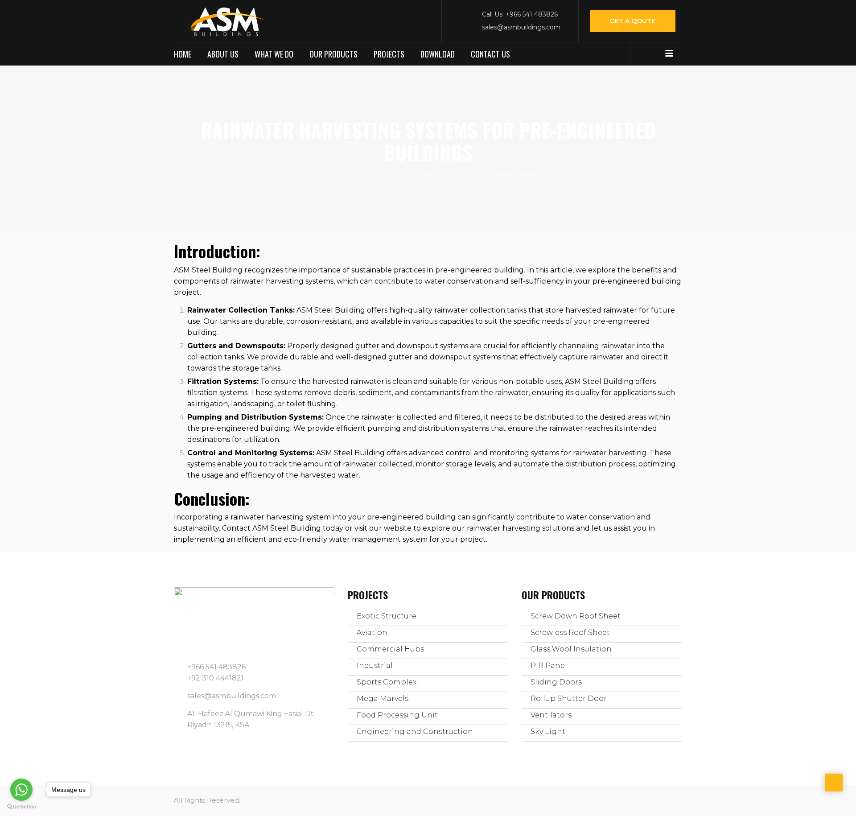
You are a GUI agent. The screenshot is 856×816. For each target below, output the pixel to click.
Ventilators (551, 715)
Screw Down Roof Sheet (576, 616)
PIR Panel (549, 665)
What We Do (274, 54)
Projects (389, 54)
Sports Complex (386, 682)
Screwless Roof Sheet (570, 632)
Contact (236, 528)
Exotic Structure (386, 616)
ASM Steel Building (208, 270)
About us (223, 54)
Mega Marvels (382, 698)
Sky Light (548, 731)
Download (437, 54)
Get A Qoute (632, 21)
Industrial (375, 665)
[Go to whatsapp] (21, 790)
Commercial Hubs (390, 649)
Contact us (490, 54)
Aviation (372, 632)
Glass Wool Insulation (571, 649)
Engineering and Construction (415, 731)
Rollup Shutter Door (569, 698)
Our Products (333, 54)
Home (182, 54)
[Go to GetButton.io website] (21, 807)
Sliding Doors (556, 682)
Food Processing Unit (397, 715)
